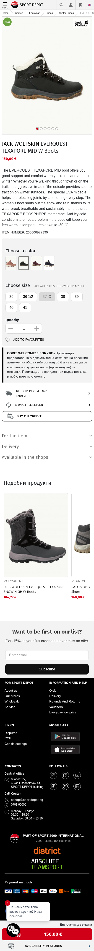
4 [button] (49, 129)
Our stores (12, 696)
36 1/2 (28, 297)
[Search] (61, 5)
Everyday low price (62, 712)
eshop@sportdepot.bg (27, 799)
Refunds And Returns (64, 701)
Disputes (11, 733)
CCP (8, 738)
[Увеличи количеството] (36, 328)
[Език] (89, 5)
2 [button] (41, 129)
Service (10, 707)
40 (11, 307)
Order (53, 690)
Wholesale (12, 701)
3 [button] (45, 129)
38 (63, 297)
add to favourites (28, 339)
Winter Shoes (66, 13)
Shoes (49, 13)
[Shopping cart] (80, 5)
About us (11, 690)
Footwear (34, 13)
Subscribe (47, 669)
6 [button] (57, 129)
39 (77, 297)
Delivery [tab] (10, 446)
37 (45, 297)
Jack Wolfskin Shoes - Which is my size (59, 286)
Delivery (55, 696)
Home (5, 13)
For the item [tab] (14, 436)
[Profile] (70, 5)
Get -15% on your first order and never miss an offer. (47, 636)
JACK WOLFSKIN (20, 144)
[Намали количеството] (10, 328)
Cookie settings (16, 744)
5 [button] (53, 129)
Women (19, 13)
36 (11, 297)
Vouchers (56, 707)
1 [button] (37, 129)
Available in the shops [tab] (25, 457)
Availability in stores (43, 946)
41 (25, 307)
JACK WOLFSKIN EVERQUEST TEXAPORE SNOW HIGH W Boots (34, 589)
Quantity (12, 320)
